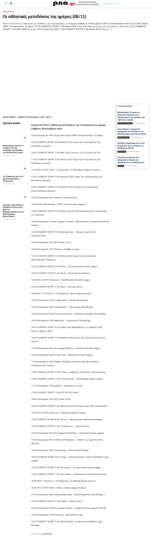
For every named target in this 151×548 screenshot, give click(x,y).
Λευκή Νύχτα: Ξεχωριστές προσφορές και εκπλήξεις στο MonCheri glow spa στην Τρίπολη (131, 131)
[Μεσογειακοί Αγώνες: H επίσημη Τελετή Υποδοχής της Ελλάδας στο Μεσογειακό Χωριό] (14, 135)
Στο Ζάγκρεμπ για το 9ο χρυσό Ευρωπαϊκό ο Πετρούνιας (13, 178)
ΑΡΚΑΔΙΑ (120, 166)
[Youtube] (11, 4)
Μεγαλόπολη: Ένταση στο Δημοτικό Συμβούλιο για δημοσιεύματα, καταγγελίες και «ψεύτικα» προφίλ (131, 116)
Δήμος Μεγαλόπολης (125, 123)
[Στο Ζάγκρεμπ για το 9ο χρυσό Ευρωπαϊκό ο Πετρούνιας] (14, 166)
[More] (76, 109)
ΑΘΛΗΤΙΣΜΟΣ (8, 11)
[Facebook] (6, 4)
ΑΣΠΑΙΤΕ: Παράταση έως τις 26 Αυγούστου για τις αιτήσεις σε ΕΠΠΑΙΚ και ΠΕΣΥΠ (131, 145)
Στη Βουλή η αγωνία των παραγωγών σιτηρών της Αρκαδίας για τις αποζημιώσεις (130, 160)
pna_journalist (47, 534)
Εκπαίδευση (121, 151)
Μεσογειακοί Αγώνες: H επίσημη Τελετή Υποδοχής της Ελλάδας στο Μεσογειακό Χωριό (13, 149)
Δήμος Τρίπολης (123, 137)
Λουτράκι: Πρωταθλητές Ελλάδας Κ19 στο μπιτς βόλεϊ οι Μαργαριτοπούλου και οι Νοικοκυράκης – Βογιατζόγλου (13, 210)
